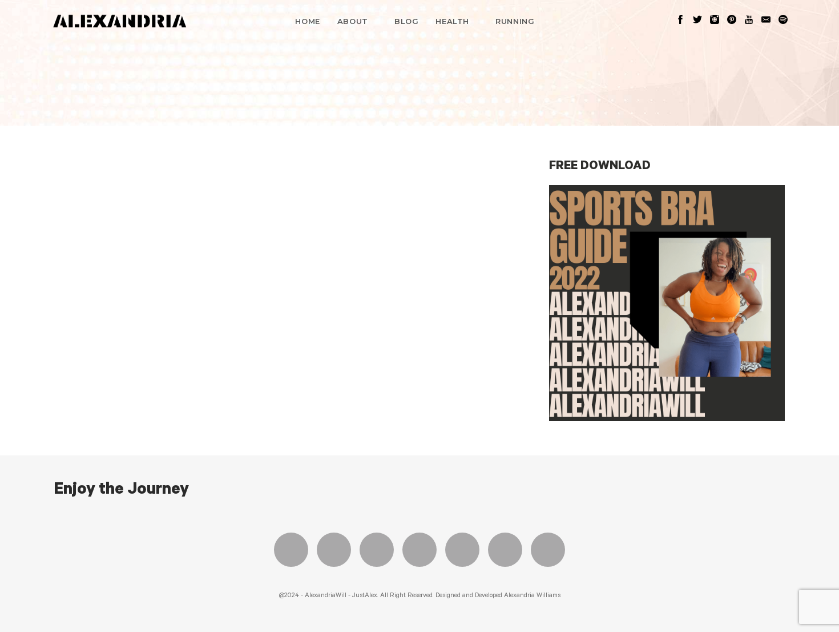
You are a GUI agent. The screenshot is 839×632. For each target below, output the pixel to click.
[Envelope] (548, 550)
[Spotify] (505, 550)
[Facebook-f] (291, 550)
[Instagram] (377, 550)
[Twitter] (334, 550)
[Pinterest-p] (462, 550)
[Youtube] (419, 550)
